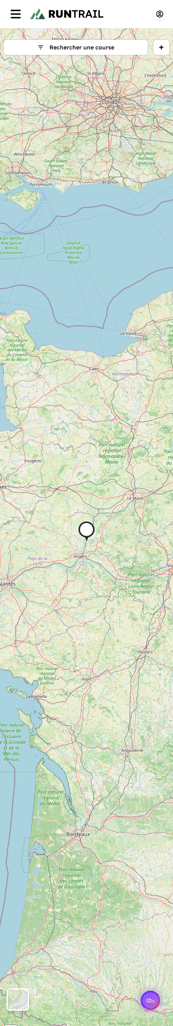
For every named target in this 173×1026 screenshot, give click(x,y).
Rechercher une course (81, 47)
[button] (86, 531)
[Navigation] (15, 14)
